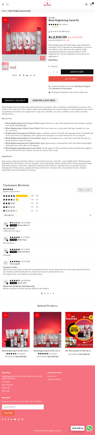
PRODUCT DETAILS (15, 100)
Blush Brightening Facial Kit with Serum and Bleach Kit (16, 351)
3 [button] (47, 293)
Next (44, 39)
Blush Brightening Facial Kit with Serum (47, 351)
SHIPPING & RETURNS (44, 100)
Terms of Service (54, 379)
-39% (5, 20)
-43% (5, 315)
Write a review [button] (85, 190)
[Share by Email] (34, 75)
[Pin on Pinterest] (24, 75)
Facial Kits (6, 382)
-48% (68, 315)
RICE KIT (6, 391)
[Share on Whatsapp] (31, 75)
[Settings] (86, 4)
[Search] (7, 4)
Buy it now (71, 79)
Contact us (52, 376)
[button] (53, 24)
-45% (37, 315)
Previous (4, 39)
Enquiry (54, 66)
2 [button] (44, 293)
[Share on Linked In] (27, 75)
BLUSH (51, 18)
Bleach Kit (6, 388)
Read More (53, 60)
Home (4, 11)
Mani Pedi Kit (7, 385)
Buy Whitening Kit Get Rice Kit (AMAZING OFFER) (79, 351)
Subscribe (8, 413)
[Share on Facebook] (20, 75)
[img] (15, 223)
